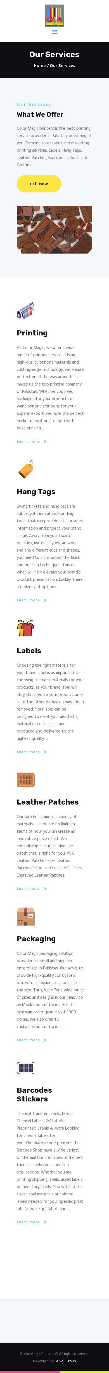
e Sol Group (66, 1361)
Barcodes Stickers (34, 1094)
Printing (32, 333)
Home (40, 66)
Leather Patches (48, 802)
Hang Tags (36, 491)
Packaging (36, 939)
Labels (29, 650)
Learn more (28, 442)
